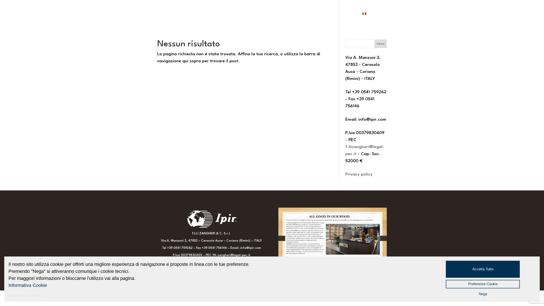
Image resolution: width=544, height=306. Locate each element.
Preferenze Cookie (483, 284)
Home (168, 14)
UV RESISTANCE (233, 14)
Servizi (304, 14)
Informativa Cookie (27, 285)
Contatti (349, 14)
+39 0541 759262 (180, 248)
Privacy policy (359, 174)
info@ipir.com (250, 248)
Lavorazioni (325, 14)
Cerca (380, 43)
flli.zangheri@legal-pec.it (231, 255)
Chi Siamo (186, 14)
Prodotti (207, 14)
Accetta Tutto (482, 269)
